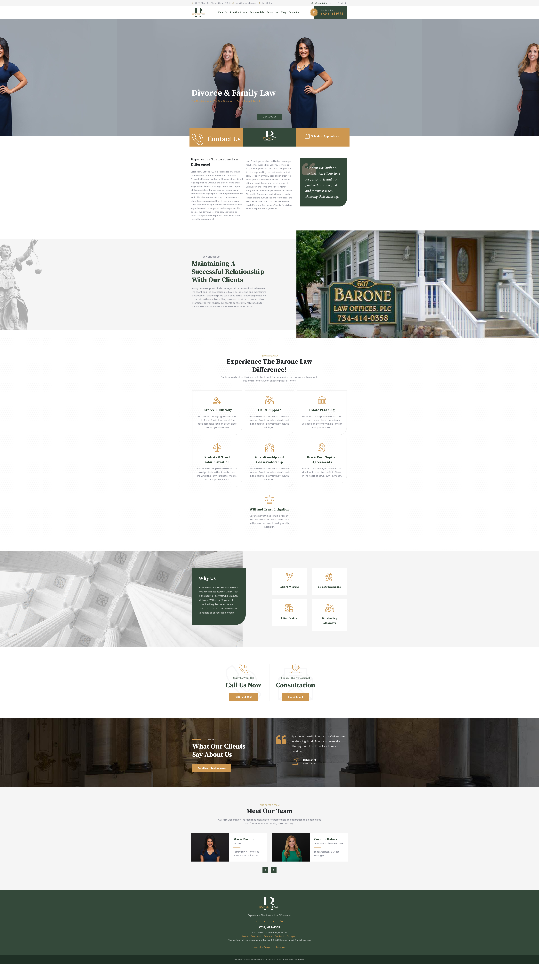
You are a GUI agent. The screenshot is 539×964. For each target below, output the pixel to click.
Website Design (262, 947)
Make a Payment (251, 936)
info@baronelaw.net (245, 3)
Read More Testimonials (212, 768)
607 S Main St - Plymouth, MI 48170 (212, 3)
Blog (283, 12)
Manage (280, 947)
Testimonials (257, 12)
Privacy (268, 936)
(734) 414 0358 (243, 697)
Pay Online (267, 3)
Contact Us (269, 116)
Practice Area (237, 12)
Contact (279, 936)
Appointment (295, 697)
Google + (292, 936)
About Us (222, 12)
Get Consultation (320, 3)
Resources (272, 12)
